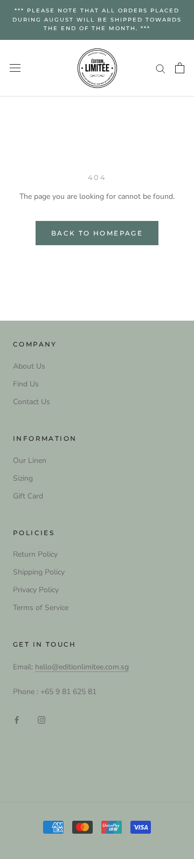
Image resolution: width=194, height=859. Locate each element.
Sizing (23, 478)
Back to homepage (97, 233)
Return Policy (35, 554)
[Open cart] (179, 68)
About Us (29, 366)
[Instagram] (41, 719)
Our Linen (29, 460)
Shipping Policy (39, 572)
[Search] (160, 68)
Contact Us (31, 402)
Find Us (26, 384)
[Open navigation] (15, 68)
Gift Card (28, 496)
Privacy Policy (36, 590)
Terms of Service (40, 607)
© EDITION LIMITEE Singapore (97, 767)
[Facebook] (16, 719)
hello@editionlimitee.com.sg (82, 667)
